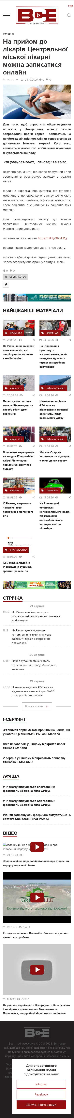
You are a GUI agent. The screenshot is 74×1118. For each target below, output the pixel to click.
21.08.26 (12, 340)
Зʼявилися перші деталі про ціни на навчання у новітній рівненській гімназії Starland (36, 732)
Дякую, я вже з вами (41, 1105)
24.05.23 (12, 855)
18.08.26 (12, 497)
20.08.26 (12, 395)
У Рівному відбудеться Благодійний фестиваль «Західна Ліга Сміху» (29, 803)
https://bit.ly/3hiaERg (52, 238)
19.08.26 (48, 395)
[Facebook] (6, 285)
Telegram (41, 1084)
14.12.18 (11, 999)
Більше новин (34, 706)
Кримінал (16, 333)
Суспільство (17, 276)
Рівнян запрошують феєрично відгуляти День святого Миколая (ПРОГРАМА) (37, 817)
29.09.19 (12, 927)
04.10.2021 (31, 79)
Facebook (41, 1094)
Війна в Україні (56, 388)
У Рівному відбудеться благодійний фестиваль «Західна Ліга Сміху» (29, 789)
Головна (8, 33)
